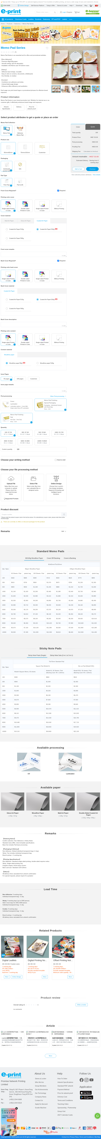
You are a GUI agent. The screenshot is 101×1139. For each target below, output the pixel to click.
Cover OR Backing (53, 558)
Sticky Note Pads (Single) (37, 655)
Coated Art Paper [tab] (42, 221)
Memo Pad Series (28, 23)
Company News (40, 1097)
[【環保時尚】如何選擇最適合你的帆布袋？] (37, 1033)
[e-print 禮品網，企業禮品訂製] (9, 1122)
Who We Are (39, 1082)
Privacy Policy (74, 1137)
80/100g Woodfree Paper (34, 558)
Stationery (46, 19)
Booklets (38, 19)
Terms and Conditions (65, 1100)
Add (62, 531)
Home (3, 23)
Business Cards (21, 19)
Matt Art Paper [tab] (9, 221)
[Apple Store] (85, 1093)
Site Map (97, 1137)
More (6, 977)
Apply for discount (41, 1104)
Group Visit (61, 1111)
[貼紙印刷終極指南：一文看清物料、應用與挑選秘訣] (63, 1033)
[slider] (7, 51)
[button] (91, 5)
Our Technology (40, 1093)
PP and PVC (56, 19)
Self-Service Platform (37, 5)
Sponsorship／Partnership (67, 1108)
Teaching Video (63, 1104)
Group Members (40, 1086)
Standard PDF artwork (65, 1086)
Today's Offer (51, 5)
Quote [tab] (93, 127)
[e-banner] (92, 12)
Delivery (18, 107)
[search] (55, 12)
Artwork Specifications (65, 1082)
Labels (64, 19)
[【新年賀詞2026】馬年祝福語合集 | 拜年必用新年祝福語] (88, 1033)
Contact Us (39, 1100)
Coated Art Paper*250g (48, 229)
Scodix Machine (40, 1108)
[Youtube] (91, 1080)
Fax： (3, 1103)
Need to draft (61, 460)
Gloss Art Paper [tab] (26, 221)
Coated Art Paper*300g (16, 238)
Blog (86, 5)
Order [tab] (78, 127)
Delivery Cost (62, 1097)
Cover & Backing (70, 558)
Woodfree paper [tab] (9, 354)
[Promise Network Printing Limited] (17, 1076)
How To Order (62, 1078)
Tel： (2, 1099)
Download (79, 5)
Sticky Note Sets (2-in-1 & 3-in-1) (61, 655)
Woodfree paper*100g (47, 363)
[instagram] (86, 1080)
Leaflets (31, 19)
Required (62, 190)
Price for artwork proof (65, 1093)
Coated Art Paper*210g (16, 229)
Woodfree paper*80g (17, 363)
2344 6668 (6, 5)
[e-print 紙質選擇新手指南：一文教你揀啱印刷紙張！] (12, 1033)
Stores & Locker (62, 5)
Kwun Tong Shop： (4, 1090)
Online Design (16, 977)
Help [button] (71, 5)
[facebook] (81, 1080)
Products (9, 23)
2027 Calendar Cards (65, 1115)
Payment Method (63, 1089)
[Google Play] (86, 1097)
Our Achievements (41, 1089)
